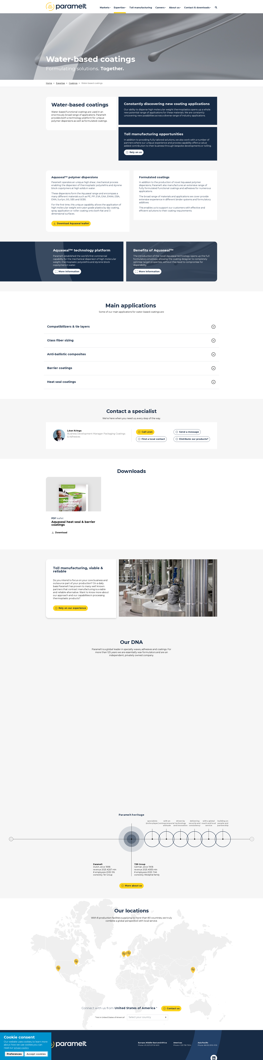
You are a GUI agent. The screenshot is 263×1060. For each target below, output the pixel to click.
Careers (160, 7)
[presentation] (11, 839)
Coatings (73, 83)
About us (174, 7)
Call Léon (145, 432)
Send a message (187, 432)
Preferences (14, 1054)
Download (59, 532)
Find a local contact (151, 439)
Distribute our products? (191, 439)
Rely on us (134, 152)
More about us (131, 885)
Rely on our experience (70, 608)
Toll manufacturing (140, 7)
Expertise (119, 7)
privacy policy (21, 1048)
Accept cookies (36, 1054)
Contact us (171, 1008)
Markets (104, 7)
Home (49, 83)
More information (67, 271)
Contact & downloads (197, 7)
